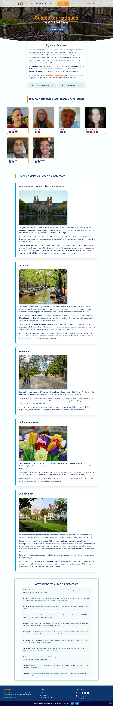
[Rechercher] (94, 3)
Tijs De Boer (64, 130)
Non (77, 703)
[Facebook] (76, 693)
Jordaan (52, 307)
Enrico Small (13, 160)
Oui (72, 703)
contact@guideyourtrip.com (87, 696)
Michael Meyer (14, 130)
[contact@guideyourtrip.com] (76, 696)
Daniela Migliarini (92, 130)
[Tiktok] (82, 693)
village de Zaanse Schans (55, 75)
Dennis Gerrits (40, 160)
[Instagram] (79, 693)
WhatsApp (79, 698)
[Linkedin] (85, 693)
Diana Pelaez (39, 130)
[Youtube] (88, 693)
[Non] (110, 703)
